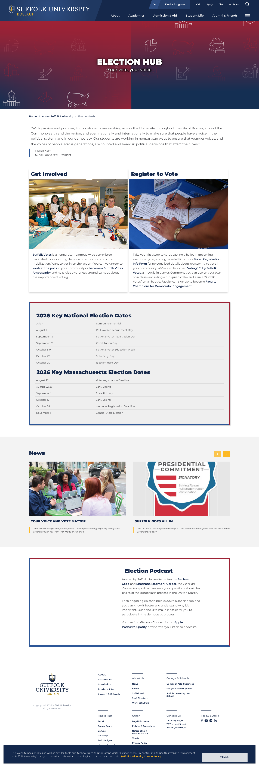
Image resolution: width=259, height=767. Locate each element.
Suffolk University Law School (178, 694)
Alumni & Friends (225, 15)
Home (33, 116)
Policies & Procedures (143, 726)
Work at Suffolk (140, 703)
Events (135, 688)
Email (101, 721)
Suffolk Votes (42, 254)
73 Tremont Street (176, 724)
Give (221, 4)
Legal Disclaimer (141, 721)
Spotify (141, 627)
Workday (103, 735)
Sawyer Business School (179, 688)
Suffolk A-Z (138, 693)
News (135, 684)
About (115, 15)
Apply (209, 4)
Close (224, 757)
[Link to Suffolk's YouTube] (206, 720)
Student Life (195, 15)
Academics (136, 15)
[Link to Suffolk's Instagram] (210, 720)
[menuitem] (115, 15)
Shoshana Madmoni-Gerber (156, 584)
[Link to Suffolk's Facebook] (202, 720)
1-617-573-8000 (174, 720)
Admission (104, 684)
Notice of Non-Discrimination (140, 732)
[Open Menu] (247, 15)
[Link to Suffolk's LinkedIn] (215, 720)
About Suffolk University (57, 116)
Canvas (102, 731)
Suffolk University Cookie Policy (141, 756)
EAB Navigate (105, 740)
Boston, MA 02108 (176, 727)
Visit (198, 4)
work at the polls (45, 268)
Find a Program (175, 4)
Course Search (105, 726)
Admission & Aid (165, 15)
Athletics (234, 4)
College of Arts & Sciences (180, 684)
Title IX (135, 738)
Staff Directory (140, 698)
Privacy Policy (139, 743)
